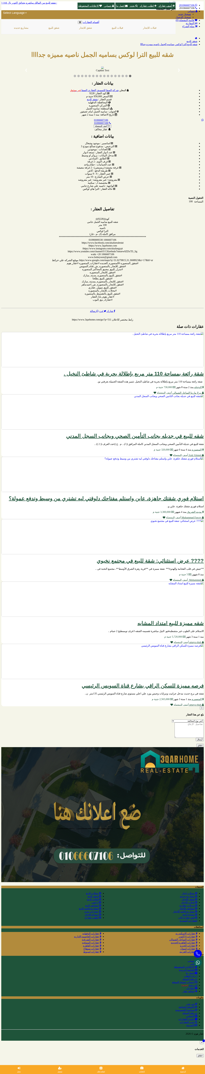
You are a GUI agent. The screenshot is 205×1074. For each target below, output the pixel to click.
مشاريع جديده (187, 896)
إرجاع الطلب (190, 976)
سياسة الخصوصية (185, 1010)
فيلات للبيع (96, 27)
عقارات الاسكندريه (186, 933)
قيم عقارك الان (186, 917)
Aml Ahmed (195, 455)
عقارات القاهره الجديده (183, 942)
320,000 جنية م (162, 449)
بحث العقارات (187, 1022)
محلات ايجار (188, 893)
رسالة (93, 311)
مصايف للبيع (92, 905)
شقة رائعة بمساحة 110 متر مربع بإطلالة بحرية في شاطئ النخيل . (134, 374)
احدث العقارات (186, 1019)
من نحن (190, 1004)
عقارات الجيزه (188, 945)
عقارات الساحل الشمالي (182, 939)
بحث (132, 5)
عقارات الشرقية (91, 939)
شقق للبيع (32, 27)
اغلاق (200, 745)
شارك (110, 311)
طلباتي (193, 964)
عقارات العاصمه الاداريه (87, 936)
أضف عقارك (165, 5)
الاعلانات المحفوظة (88, 5)
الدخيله (198, 387)
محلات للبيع (92, 893)
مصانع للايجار (91, 914)
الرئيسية (183, 1071)
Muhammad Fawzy (191, 517)
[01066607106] (198, 963)
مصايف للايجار (187, 908)
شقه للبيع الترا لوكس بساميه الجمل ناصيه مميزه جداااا (168, 44)
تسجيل (60, 1071)
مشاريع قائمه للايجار (184, 911)
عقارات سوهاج (91, 948)
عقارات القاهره (91, 945)
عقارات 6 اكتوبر (187, 936)
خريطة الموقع (190, 979)
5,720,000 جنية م (173, 636)
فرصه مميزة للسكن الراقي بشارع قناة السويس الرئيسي (143, 686)
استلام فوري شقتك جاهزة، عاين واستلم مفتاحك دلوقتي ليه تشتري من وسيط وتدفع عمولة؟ (106, 498)
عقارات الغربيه (188, 951)
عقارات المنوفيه (91, 942)
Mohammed (195, 580)
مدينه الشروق (194, 512)
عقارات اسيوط (91, 951)
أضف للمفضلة (101, 126)
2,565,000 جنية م (161, 699)
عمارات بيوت (91, 911)
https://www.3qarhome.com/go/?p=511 (91, 319)
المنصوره (196, 449)
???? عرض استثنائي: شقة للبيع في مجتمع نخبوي (150, 561)
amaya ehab (195, 642)
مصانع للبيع (189, 914)
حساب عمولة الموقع (183, 982)
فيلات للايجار (128, 27)
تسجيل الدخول (183, 17)
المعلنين (190, 1016)
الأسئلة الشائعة (187, 1007)
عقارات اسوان (188, 948)
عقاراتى (190, 988)
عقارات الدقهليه (91, 933)
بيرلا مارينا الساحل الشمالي (187, 392)
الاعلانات (142, 1071)
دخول (19, 1071)
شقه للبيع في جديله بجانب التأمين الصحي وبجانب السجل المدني (135, 436)
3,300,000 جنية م (162, 512)
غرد (101, 311)
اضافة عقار (189, 991)
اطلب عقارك (146, 5)
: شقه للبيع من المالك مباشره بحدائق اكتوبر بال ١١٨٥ (29, 2)
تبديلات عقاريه (187, 905)
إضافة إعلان (101, 1071)
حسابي (107, 5)
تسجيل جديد (184, 14)
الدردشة (189, 985)
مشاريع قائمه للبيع (89, 908)
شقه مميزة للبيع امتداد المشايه (170, 623)
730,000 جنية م (164, 387)
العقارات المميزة (188, 920)
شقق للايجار (64, 27)
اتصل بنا (120, 5)
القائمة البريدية (187, 970)
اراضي (158, 27)
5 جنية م (184, 574)
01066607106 (101, 120)
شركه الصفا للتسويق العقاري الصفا (94, 90)
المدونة (190, 1025)
